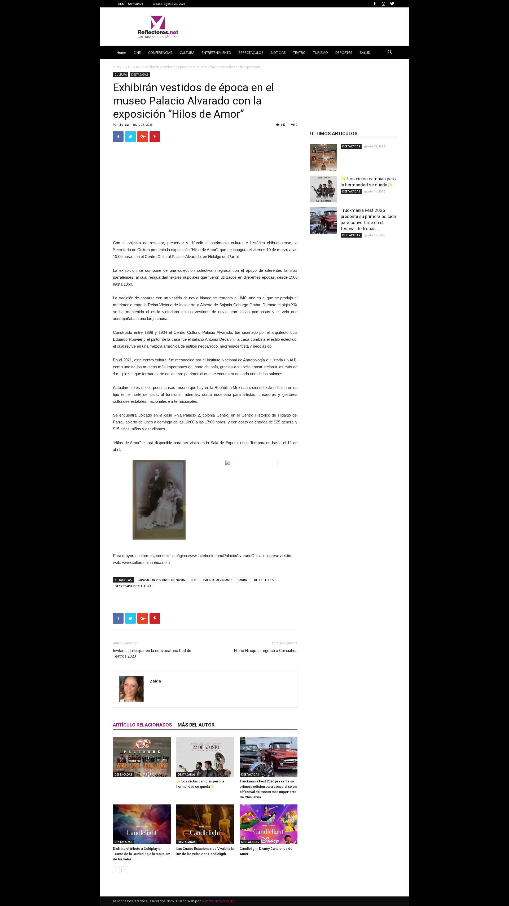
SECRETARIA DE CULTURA (133, 586)
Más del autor (196, 725)
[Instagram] (383, 3)
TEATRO (299, 52)
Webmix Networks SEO (218, 901)
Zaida (124, 124)
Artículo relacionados (142, 725)
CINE (137, 52)
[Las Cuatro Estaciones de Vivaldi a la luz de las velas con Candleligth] (205, 824)
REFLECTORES (264, 580)
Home (121, 52)
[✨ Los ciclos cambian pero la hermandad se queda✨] (205, 757)
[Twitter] (392, 3)
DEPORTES (343, 52)
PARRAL (243, 580)
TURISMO (320, 52)
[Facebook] (375, 3)
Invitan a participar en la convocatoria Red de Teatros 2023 (152, 653)
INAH (194, 580)
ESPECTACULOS (251, 52)
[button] (389, 52)
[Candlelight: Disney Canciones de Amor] (268, 824)
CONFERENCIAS (160, 52)
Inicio (117, 67)
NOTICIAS (278, 52)
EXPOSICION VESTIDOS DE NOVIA (161, 580)
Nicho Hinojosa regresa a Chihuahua (265, 650)
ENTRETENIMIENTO (216, 52)
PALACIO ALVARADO (217, 580)
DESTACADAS (139, 74)
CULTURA (187, 52)
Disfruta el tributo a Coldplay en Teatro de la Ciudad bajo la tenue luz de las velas (141, 854)
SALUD (365, 52)
